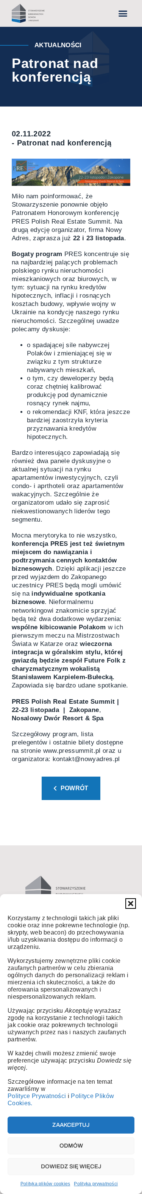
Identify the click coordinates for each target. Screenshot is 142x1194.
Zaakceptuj (71, 1125)
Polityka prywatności (96, 1183)
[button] (130, 903)
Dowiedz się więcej (71, 1166)
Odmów (71, 1146)
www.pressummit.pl (72, 750)
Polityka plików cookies (45, 1183)
